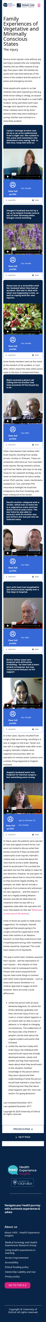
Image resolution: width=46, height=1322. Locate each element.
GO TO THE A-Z (17, 1285)
